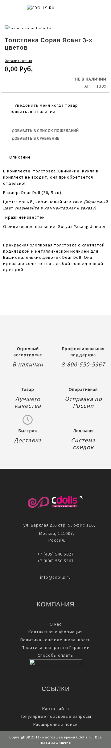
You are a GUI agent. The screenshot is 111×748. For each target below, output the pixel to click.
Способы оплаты (56, 655)
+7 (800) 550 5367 (55, 561)
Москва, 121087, (55, 533)
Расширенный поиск (55, 724)
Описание (20, 157)
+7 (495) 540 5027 (55, 554)
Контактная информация (55, 631)
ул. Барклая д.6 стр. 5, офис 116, (59, 525)
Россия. (55, 540)
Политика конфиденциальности (55, 640)
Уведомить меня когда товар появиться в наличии (44, 108)
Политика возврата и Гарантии (56, 647)
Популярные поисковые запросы (55, 716)
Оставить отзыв (18, 61)
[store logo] (51, 10)
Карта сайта (55, 708)
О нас (56, 624)
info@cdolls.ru (55, 577)
